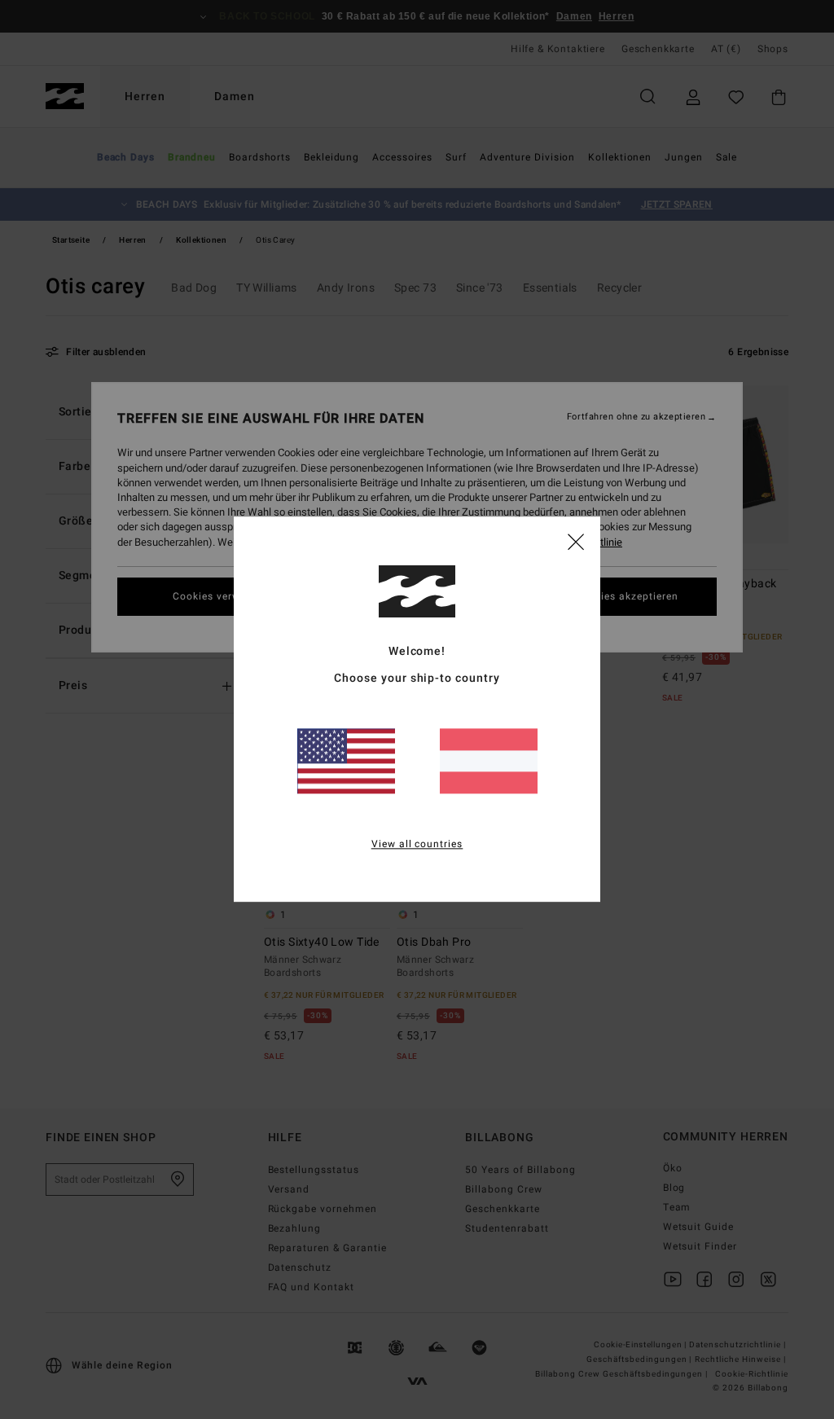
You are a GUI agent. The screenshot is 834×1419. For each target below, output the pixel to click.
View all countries (417, 844)
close (576, 541)
